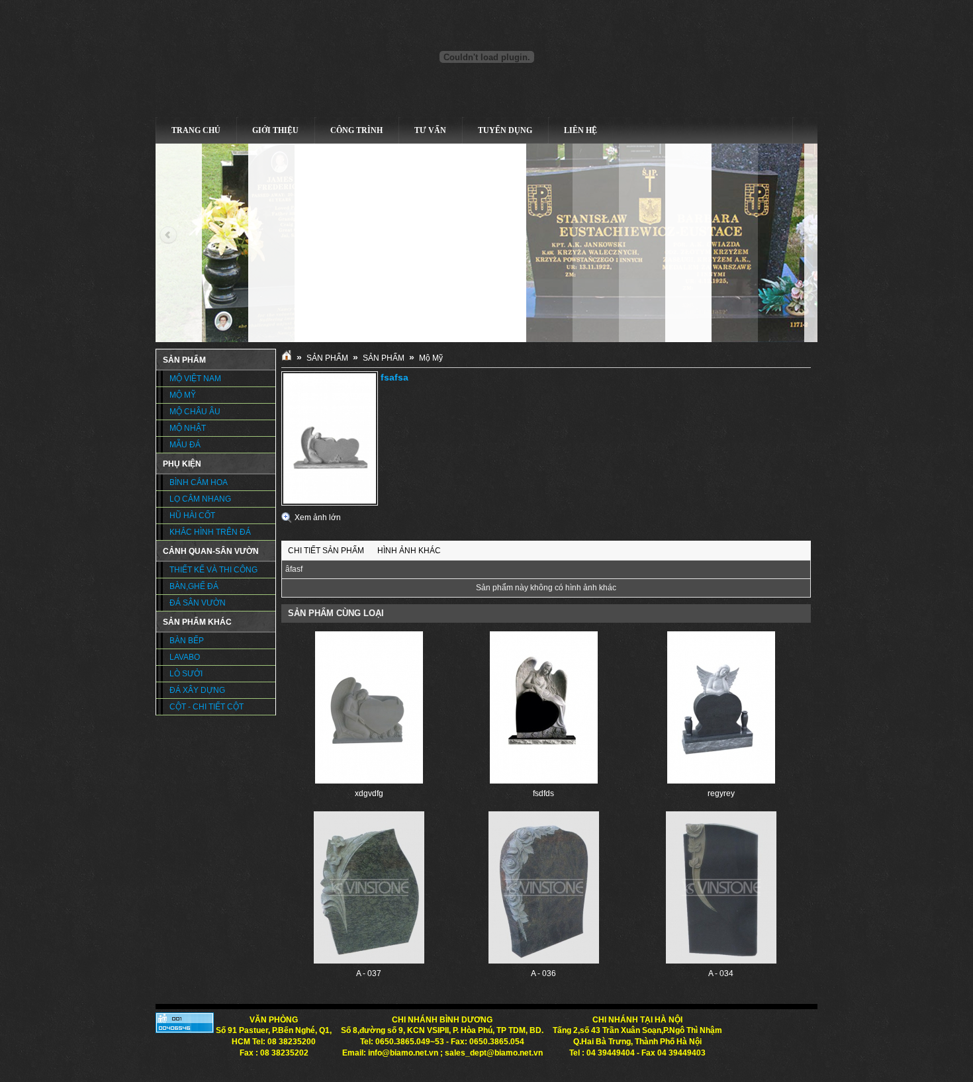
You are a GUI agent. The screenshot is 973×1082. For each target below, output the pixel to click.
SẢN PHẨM (327, 358)
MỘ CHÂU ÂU (194, 411)
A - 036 (543, 973)
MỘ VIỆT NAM (195, 378)
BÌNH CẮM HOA (198, 482)
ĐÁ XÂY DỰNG (197, 690)
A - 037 (368, 973)
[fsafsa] (329, 503)
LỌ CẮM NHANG (200, 499)
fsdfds (543, 793)
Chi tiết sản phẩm (326, 550)
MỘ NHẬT (187, 428)
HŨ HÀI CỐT (192, 515)
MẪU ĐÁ (185, 444)
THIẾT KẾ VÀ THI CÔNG (213, 569)
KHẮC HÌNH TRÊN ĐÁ (210, 532)
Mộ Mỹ (431, 358)
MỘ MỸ (182, 395)
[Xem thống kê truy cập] (185, 1030)
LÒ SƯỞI (186, 673)
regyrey (721, 793)
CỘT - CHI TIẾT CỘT (206, 706)
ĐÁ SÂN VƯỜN (197, 603)
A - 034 (720, 973)
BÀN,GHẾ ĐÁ (193, 586)
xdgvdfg (369, 793)
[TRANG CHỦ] (286, 358)
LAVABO (184, 657)
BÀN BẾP (186, 640)
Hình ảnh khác (409, 550)
